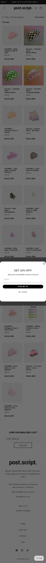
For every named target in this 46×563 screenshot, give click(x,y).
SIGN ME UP (23, 286)
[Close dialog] (44, 263)
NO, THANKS (23, 292)
